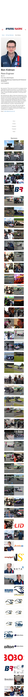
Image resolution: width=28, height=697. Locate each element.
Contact (14, 123)
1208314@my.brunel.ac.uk (9, 111)
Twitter (14, 131)
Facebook (14, 129)
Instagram (14, 126)
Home (3, 35)
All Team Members (10, 35)
